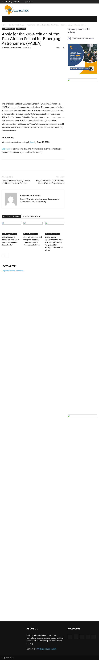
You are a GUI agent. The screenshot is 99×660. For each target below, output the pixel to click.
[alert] (82, 38)
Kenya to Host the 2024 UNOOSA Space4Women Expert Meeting (50, 181)
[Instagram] (76, 637)
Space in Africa (33, 635)
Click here (6, 149)
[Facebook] (70, 637)
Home (4, 25)
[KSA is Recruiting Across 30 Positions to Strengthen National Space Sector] (11, 228)
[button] (93, 19)
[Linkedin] (82, 637)
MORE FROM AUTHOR (31, 217)
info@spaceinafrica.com (46, 649)
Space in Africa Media (12, 48)
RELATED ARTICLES (11, 217)
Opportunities (21, 28)
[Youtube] (94, 637)
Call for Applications (16, 25)
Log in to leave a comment (12, 271)
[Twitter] (88, 637)
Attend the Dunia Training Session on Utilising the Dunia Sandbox (16, 181)
